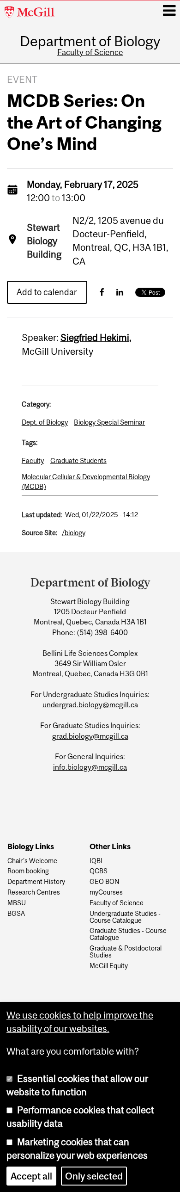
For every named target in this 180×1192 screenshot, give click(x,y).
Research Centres (33, 892)
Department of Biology (90, 41)
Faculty (33, 460)
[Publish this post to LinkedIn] (119, 292)
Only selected (94, 1176)
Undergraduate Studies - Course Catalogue (125, 917)
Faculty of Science (90, 52)
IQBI (96, 861)
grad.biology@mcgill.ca (90, 736)
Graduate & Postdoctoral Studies (126, 952)
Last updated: (42, 515)
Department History (36, 881)
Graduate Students (78, 460)
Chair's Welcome (32, 861)
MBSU (16, 903)
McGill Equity (109, 966)
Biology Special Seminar (109, 422)
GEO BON (104, 881)
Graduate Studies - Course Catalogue (128, 934)
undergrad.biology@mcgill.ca (90, 704)
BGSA (16, 913)
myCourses (106, 892)
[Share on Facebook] (102, 292)
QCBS (99, 871)
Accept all (31, 1176)
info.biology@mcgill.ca (90, 767)
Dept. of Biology (45, 422)
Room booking (28, 871)
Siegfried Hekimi (94, 337)
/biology (73, 533)
